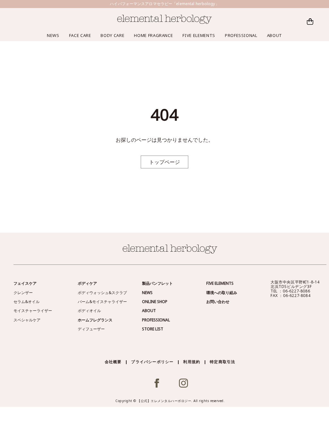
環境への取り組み (221, 292)
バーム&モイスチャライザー (102, 301)
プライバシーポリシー (152, 361)
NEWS (53, 35)
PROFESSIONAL (241, 35)
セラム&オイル (26, 301)
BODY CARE (112, 35)
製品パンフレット (157, 283)
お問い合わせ (217, 301)
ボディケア (87, 283)
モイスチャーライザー (32, 310)
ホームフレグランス (95, 320)
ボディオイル (89, 310)
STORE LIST (152, 329)
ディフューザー (91, 329)
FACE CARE (80, 35)
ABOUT (274, 35)
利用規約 (191, 361)
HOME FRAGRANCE (153, 35)
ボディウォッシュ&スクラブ (102, 292)
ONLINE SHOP (154, 301)
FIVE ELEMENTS (198, 35)
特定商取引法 (222, 361)
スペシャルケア (26, 320)
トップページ (164, 162)
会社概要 (113, 361)
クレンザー (23, 292)
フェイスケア (25, 283)
